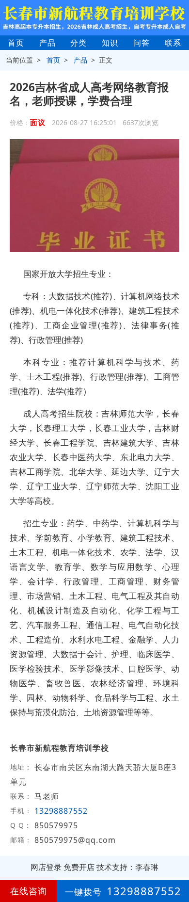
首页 (16, 42)
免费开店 (78, 867)
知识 (110, 42)
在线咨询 (28, 891)
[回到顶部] (176, 865)
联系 (173, 42)
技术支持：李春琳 (127, 867)
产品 (47, 42)
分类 (78, 42)
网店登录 (46, 867)
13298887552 (61, 810)
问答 (141, 42)
